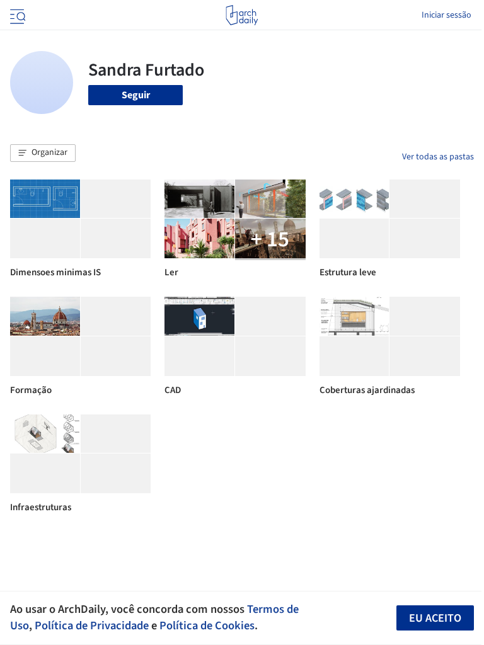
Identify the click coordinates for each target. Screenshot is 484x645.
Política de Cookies (207, 625)
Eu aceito (435, 618)
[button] (43, 153)
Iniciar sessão (446, 15)
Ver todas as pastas (438, 156)
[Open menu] (16, 15)
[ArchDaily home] (242, 15)
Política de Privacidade (92, 625)
